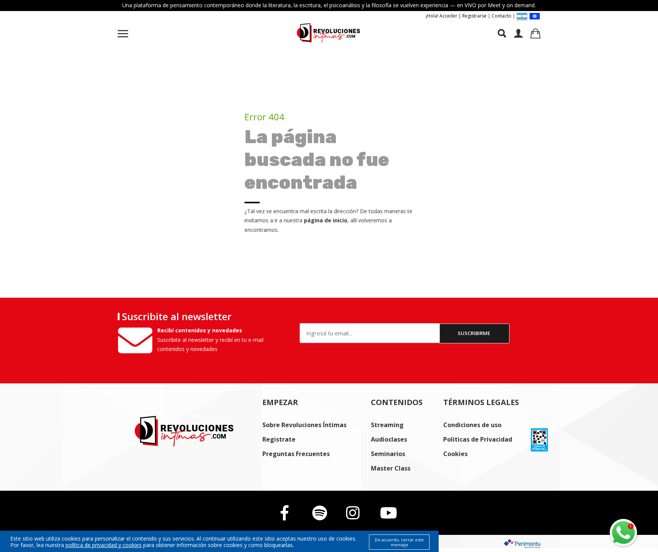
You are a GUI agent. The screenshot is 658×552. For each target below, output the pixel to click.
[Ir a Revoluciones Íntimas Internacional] (534, 16)
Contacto (501, 16)
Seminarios (388, 454)
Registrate (278, 439)
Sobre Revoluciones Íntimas (304, 425)
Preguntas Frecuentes (296, 454)
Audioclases (389, 439)
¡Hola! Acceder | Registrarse (456, 16)
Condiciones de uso (472, 425)
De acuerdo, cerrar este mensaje (399, 542)
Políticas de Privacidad (477, 439)
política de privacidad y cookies (103, 545)
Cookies (455, 454)
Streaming (387, 425)
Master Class (390, 468)
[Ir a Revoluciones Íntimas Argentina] (522, 16)
